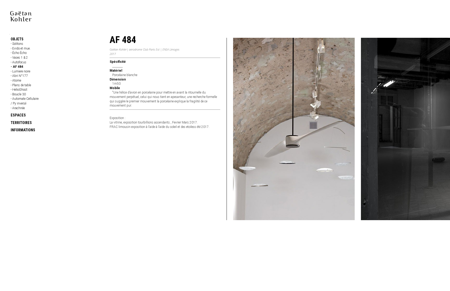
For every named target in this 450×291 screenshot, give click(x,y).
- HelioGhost (19, 89)
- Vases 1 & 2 (19, 57)
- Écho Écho (19, 53)
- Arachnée (18, 108)
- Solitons (17, 44)
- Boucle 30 (18, 94)
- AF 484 (17, 67)
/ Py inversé (18, 103)
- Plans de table (21, 85)
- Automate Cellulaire (25, 99)
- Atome (16, 80)
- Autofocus (18, 62)
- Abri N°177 (19, 76)
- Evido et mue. (20, 48)
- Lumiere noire (20, 71)
